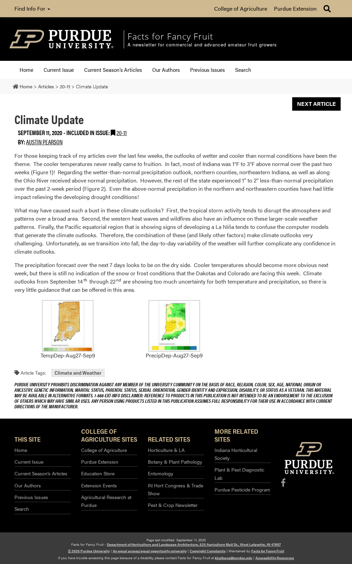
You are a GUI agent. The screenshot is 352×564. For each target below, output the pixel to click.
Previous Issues (207, 70)
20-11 (122, 132)
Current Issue (59, 70)
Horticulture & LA (166, 449)
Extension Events (99, 485)
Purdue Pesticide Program (242, 489)
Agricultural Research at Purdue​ (106, 501)
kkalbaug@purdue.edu (233, 557)
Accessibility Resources (274, 557)
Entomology (160, 473)
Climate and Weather (78, 372)
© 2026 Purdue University (89, 551)
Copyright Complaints (208, 551)
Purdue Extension (295, 8)
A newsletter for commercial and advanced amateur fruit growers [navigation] (202, 45)
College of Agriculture (240, 8)
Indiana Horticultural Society (235, 453)
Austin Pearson (44, 141)
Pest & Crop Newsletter (173, 504)
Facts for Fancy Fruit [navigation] (170, 36)
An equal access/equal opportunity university (150, 551)
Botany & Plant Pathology (175, 461)
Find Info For (30, 8)
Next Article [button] (316, 104)
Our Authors (166, 70)
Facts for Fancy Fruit (267, 551)
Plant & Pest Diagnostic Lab (239, 473)
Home (26, 70)
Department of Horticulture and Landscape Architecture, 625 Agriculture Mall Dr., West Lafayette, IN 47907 (194, 544)
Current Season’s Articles (113, 70)
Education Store (97, 473)
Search (243, 70)
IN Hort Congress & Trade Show (175, 489)
